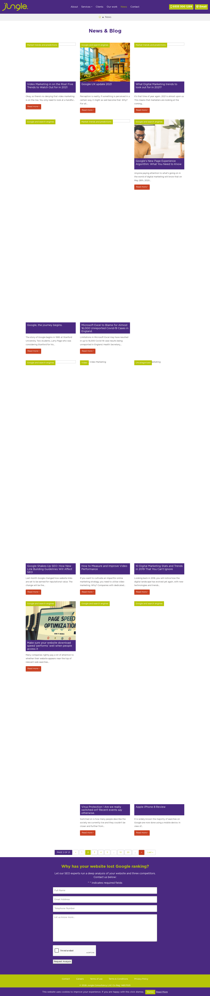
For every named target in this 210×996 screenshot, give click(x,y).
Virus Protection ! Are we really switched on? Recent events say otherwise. (101, 810)
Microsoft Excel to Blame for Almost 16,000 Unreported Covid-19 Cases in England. (104, 328)
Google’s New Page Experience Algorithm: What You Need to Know (159, 163)
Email (203, 6)
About (74, 7)
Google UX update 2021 (96, 84)
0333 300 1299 (182, 6)
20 (128, 852)
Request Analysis (62, 962)
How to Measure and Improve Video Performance (104, 568)
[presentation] (74, 950)
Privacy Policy (141, 979)
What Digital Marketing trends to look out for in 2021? (156, 86)
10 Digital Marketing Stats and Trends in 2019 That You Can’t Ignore (159, 568)
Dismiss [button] (150, 992)
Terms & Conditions (118, 979)
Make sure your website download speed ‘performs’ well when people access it (49, 646)
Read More (162, 992)
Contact (134, 7)
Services (86, 7)
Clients (99, 7)
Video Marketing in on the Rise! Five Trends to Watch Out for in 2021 (50, 86)
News (124, 7)
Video (84, 363)
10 (121, 852)
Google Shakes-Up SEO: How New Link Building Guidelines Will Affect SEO (49, 569)
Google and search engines (94, 45)
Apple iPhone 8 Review (151, 807)
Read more (33, 107)
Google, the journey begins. (44, 325)
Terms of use (96, 979)
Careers (80, 979)
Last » (150, 852)
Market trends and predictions (42, 45)
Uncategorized (143, 363)
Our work (112, 7)
